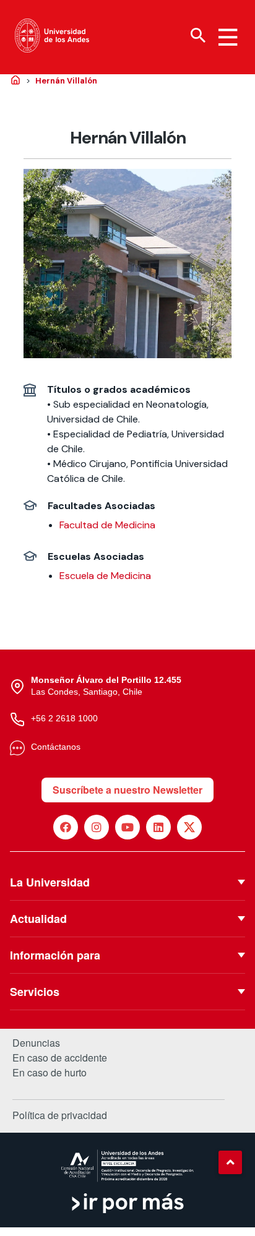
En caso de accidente (59, 1058)
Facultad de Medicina (107, 524)
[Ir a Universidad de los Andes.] (15, 81)
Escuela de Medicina (105, 575)
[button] (230, 1162)
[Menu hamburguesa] (227, 37)
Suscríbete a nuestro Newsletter (127, 790)
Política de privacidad (59, 1115)
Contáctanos (55, 747)
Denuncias (36, 1043)
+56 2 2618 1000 (64, 718)
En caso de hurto (49, 1073)
